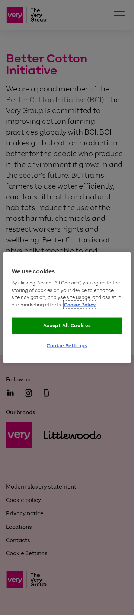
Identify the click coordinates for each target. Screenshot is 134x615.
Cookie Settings (67, 345)
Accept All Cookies (67, 325)
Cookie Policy (80, 304)
